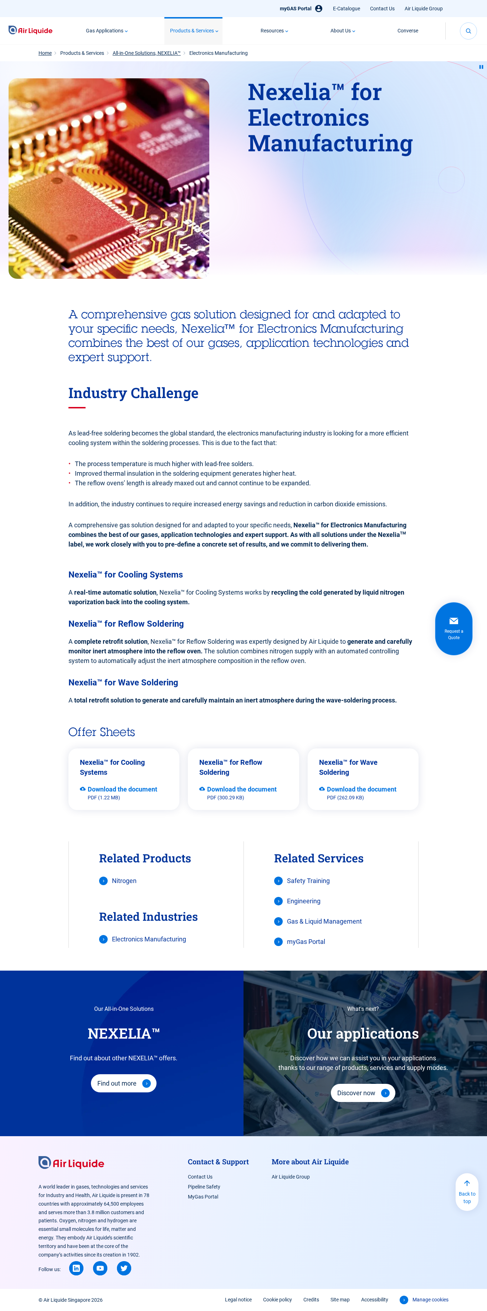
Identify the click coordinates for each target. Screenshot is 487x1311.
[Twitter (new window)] (124, 1268)
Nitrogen (124, 880)
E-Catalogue (346, 8)
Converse (408, 30)
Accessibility (374, 1299)
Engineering (304, 901)
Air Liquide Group (424, 8)
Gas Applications (104, 30)
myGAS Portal (296, 8)
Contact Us (382, 8)
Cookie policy (277, 1299)
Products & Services (192, 30)
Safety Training (308, 880)
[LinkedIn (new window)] (76, 1268)
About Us (340, 30)
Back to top (467, 1197)
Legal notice (238, 1299)
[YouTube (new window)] (100, 1268)
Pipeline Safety (204, 1187)
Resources (272, 30)
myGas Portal (306, 941)
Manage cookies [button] (430, 1299)
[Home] (30, 31)
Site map (340, 1299)
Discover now (356, 1093)
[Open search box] (468, 31)
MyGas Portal (203, 1197)
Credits (311, 1299)
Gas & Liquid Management (324, 921)
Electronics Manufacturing (149, 939)
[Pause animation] (481, 67)
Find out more (117, 1083)
